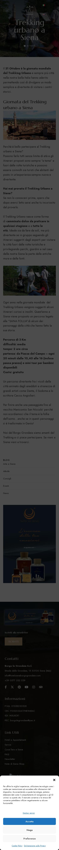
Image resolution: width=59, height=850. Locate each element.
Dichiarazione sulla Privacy (35, 845)
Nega (30, 830)
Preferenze (29, 838)
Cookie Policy (17, 845)
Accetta (29, 821)
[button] (54, 779)
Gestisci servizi (29, 813)
